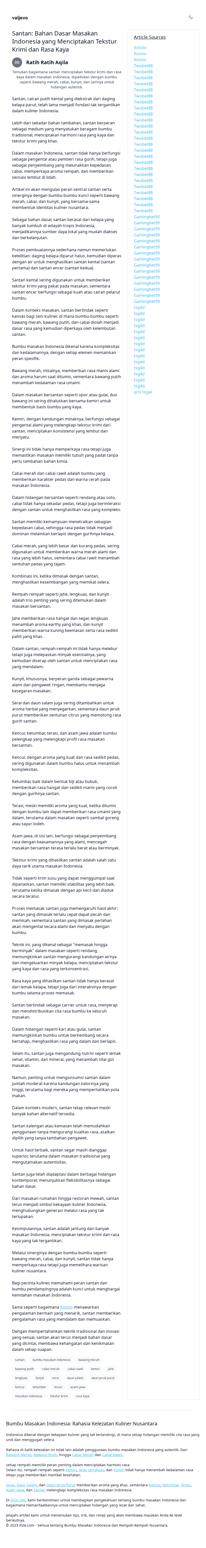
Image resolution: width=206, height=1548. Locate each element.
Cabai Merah (83, 1454)
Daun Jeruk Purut (60, 1485)
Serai (10, 1485)
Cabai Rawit (112, 1454)
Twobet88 (143, 65)
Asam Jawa (15, 1490)
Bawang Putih (45, 1454)
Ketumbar (170, 1485)
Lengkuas (96, 1469)
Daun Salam (27, 1485)
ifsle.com (18, 1500)
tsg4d (139, 307)
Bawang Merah (19, 1454)
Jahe (82, 1469)
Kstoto (66, 1307)
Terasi (186, 1485)
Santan (39, 1490)
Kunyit (119, 1469)
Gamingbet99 (147, 217)
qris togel (143, 392)
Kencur (154, 1485)
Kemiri (71, 1469)
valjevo (20, 18)
